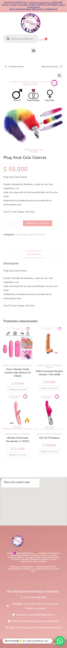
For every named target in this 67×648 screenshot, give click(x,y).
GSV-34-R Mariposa (49, 437)
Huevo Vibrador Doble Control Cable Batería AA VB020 (17, 373)
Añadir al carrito (37, 223)
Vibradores (25, 434)
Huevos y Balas (9, 365)
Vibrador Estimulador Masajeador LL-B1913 (17, 439)
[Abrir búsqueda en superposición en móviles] (21, 39)
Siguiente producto (50, 66)
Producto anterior (16, 66)
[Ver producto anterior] (5, 66)
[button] (33, 50)
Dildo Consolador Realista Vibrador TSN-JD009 (49, 373)
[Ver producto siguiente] (61, 66)
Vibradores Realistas (54, 366)
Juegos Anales (21, 234)
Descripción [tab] (33, 254)
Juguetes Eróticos (37, 234)
